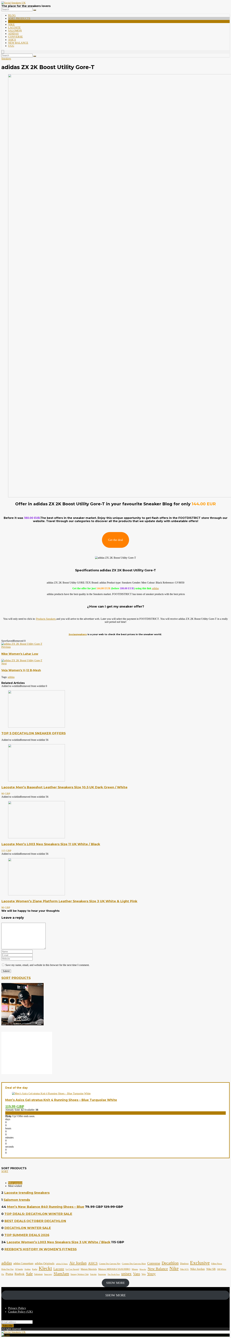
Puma (9, 1274)
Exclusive (200, 1262)
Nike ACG (184, 1269)
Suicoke (93, 1274)
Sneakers (6, 58)
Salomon (15, 30)
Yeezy (151, 1274)
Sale (29, 1273)
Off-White (221, 1269)
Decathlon (170, 1263)
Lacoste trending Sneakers (27, 1193)
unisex (126, 1273)
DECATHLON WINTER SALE (27, 1228)
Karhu (34, 1269)
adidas (155, 588)
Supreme (102, 1274)
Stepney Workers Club (80, 1274)
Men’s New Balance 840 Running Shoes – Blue (45, 1207)
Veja (144, 1274)
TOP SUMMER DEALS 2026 (26, 1235)
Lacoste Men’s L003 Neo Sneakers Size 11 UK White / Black (50, 844)
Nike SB (211, 1269)
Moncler (143, 1269)
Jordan (28, 1269)
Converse (15, 36)
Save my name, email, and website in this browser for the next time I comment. (47, 965)
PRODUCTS (21, 978)
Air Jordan (78, 1263)
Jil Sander (19, 1269)
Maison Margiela (89, 1269)
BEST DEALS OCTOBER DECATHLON (35, 1221)
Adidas (13, 33)
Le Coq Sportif (72, 1269)
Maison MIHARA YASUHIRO (114, 1269)
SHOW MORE (115, 1283)
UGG (11, 45)
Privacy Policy (17, 1308)
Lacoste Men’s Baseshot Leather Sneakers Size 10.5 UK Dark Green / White (64, 787)
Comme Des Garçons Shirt (134, 1264)
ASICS (12, 39)
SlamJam (61, 1273)
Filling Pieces (216, 1264)
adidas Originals (44, 1263)
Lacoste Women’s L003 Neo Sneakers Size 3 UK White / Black (58, 1242)
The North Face (114, 1274)
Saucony (48, 1274)
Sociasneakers (78, 634)
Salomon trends (17, 1200)
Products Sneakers (46, 618)
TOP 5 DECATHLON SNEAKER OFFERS (33, 733)
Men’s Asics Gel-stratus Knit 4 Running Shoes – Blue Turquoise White (61, 1100)
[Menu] (2, 52)
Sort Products (19, 18)
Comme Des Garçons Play (109, 1264)
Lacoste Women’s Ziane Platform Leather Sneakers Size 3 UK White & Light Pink (69, 901)
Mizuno (135, 1269)
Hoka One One (7, 1269)
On (2, 1274)
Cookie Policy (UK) (20, 1311)
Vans (136, 1274)
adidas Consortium (23, 1263)
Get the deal (115, 540)
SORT (6, 978)
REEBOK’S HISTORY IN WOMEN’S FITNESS (40, 1249)
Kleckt (45, 1268)
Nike (11, 24)
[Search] (34, 10)
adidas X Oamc (62, 1264)
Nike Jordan (197, 1269)
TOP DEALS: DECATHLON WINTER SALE (38, 1214)
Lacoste (14, 27)
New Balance (18, 42)
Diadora (184, 1263)
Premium (14, 21)
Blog (12, 15)
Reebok (20, 1274)
